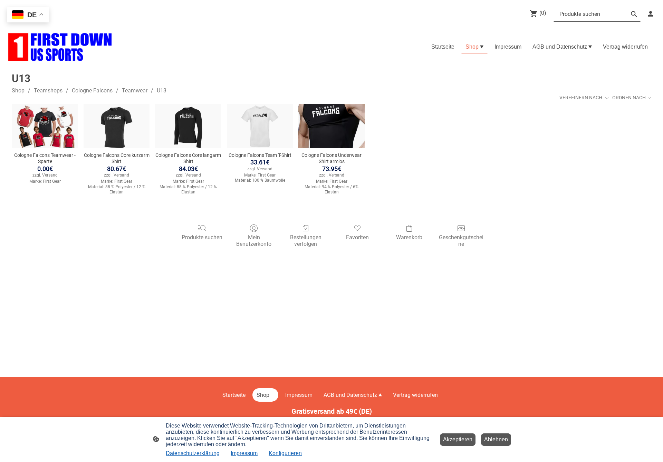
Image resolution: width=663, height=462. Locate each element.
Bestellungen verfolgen (305, 240)
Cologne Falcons (92, 90)
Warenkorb (409, 237)
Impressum (244, 453)
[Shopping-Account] (650, 14)
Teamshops (48, 90)
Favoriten (357, 237)
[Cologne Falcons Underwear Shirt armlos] (331, 126)
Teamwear (134, 90)
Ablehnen (496, 439)
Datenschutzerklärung (193, 453)
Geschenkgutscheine (461, 240)
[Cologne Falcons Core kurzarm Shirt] (117, 126)
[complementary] (28, 15)
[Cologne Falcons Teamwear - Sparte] (45, 126)
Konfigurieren (285, 453)
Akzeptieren (457, 439)
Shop (18, 90)
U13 (161, 90)
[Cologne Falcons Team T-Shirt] (260, 126)
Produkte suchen (202, 237)
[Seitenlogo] (60, 47)
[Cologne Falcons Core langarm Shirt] (188, 126)
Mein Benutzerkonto (253, 240)
